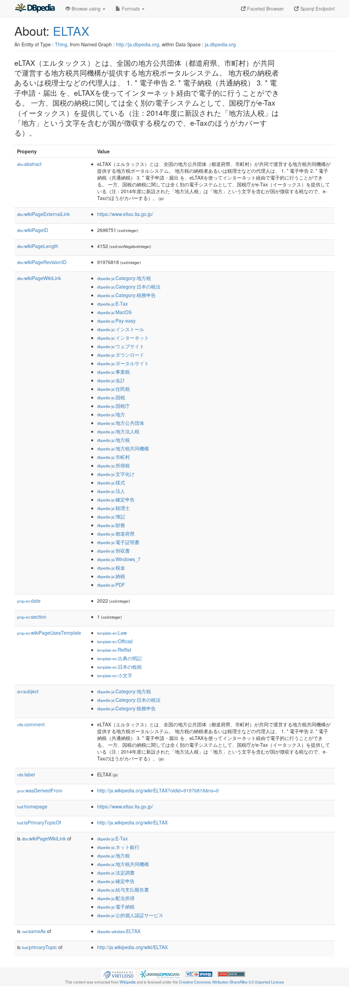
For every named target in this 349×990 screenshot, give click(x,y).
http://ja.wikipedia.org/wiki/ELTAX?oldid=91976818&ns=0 (158, 790)
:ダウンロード (120, 354)
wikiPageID (32, 230)
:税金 (111, 567)
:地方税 (113, 439)
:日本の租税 (119, 666)
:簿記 (111, 516)
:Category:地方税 (124, 278)
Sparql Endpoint (317, 8)
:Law (112, 632)
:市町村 (113, 456)
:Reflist (114, 649)
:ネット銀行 (118, 847)
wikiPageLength (37, 246)
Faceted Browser (265, 8)
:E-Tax (112, 303)
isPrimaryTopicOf (39, 822)
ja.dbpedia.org (220, 44)
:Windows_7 (118, 559)
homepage (32, 806)
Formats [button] (130, 8)
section (31, 616)
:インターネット (123, 337)
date (29, 600)
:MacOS (114, 312)
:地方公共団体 (120, 422)
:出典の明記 (119, 658)
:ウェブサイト (120, 346)
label (26, 774)
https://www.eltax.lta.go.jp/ (125, 214)
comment (31, 724)
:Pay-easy (116, 320)
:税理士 (113, 508)
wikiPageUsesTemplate (49, 632)
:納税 (111, 576)
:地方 (111, 414)
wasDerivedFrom (39, 790)
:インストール (120, 329)
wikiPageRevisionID (41, 262)
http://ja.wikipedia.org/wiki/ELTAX (132, 822)
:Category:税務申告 (126, 295)
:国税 (111, 397)
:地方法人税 (118, 431)
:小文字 (114, 675)
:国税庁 (113, 405)
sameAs (34, 931)
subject (28, 691)
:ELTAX (118, 931)
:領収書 (113, 550)
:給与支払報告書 (123, 889)
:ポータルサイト (123, 363)
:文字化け (116, 473)
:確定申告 (116, 499)
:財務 (111, 525)
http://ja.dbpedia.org (137, 44)
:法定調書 (116, 872)
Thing (61, 44)
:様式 (111, 482)
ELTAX (71, 30)
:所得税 (113, 465)
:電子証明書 (118, 542)
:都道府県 (116, 533)
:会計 (111, 380)
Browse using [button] (86, 8)
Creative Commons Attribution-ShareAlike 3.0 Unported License (231, 982)
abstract (29, 163)
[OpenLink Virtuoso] (118, 973)
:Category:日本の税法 (129, 286)
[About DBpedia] (34, 8)
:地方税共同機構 (123, 448)
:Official (115, 641)
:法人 (111, 491)
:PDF (111, 584)
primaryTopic (39, 947)
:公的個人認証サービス (130, 915)
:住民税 (113, 388)
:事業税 (113, 371)
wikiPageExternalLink (43, 214)
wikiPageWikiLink (39, 278)
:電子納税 (116, 906)
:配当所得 (116, 898)
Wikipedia (128, 982)
